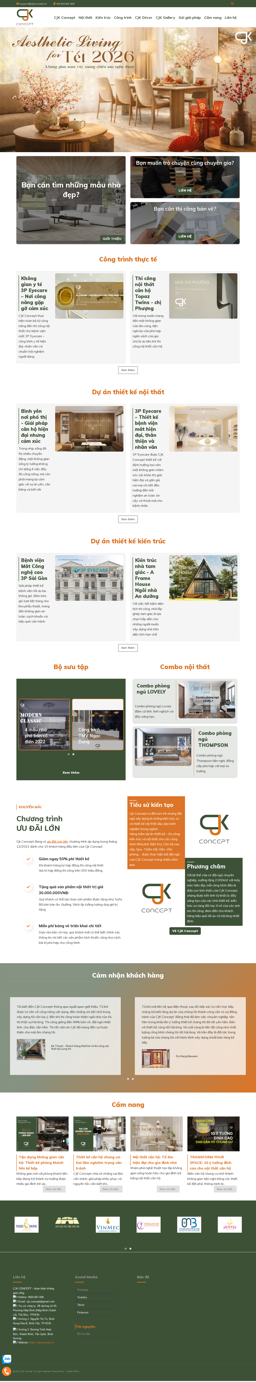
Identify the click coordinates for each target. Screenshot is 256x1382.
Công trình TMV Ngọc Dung (89, 735)
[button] (68, 754)
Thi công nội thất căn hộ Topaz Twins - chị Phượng (148, 293)
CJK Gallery (165, 17)
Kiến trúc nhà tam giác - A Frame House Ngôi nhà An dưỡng (147, 578)
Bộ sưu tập (83, 1333)
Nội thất (85, 17)
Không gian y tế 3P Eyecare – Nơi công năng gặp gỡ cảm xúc (34, 293)
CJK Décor (143, 17)
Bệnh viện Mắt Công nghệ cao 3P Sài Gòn (34, 569)
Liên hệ (231, 17)
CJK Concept (64, 17)
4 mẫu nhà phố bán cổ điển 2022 (36, 735)
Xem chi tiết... (54, 1189)
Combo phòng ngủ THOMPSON (215, 739)
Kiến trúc (103, 17)
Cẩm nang (212, 17)
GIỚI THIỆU (112, 239)
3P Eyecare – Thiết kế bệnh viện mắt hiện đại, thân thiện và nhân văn (148, 429)
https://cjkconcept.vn (41, 1342)
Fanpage (82, 1289)
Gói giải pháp (190, 17)
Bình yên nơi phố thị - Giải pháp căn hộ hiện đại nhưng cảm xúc (34, 426)
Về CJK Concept (185, 931)
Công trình (123, 17)
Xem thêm (128, 370)
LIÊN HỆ (185, 190)
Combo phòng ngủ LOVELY (153, 689)
